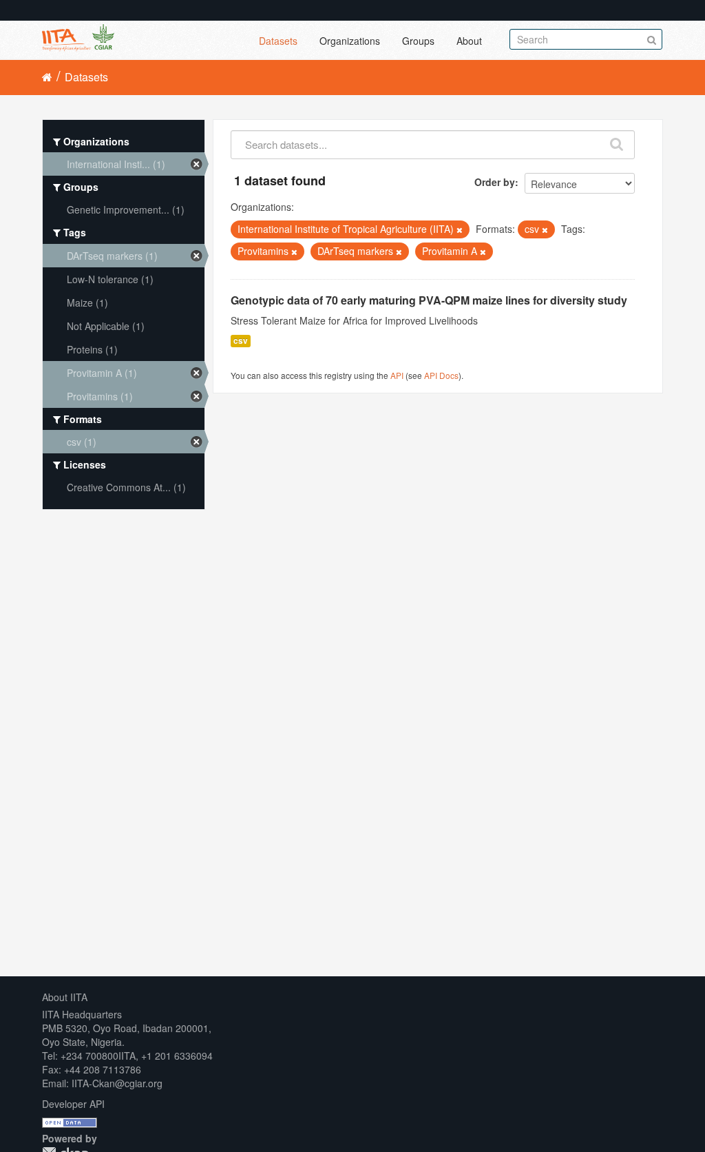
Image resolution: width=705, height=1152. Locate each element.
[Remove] (459, 229)
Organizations (349, 41)
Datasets (278, 41)
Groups (418, 41)
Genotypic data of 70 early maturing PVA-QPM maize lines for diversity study (429, 300)
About (469, 41)
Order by (494, 182)
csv (240, 341)
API (396, 375)
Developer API (73, 1104)
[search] (617, 141)
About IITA (64, 997)
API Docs (441, 375)
